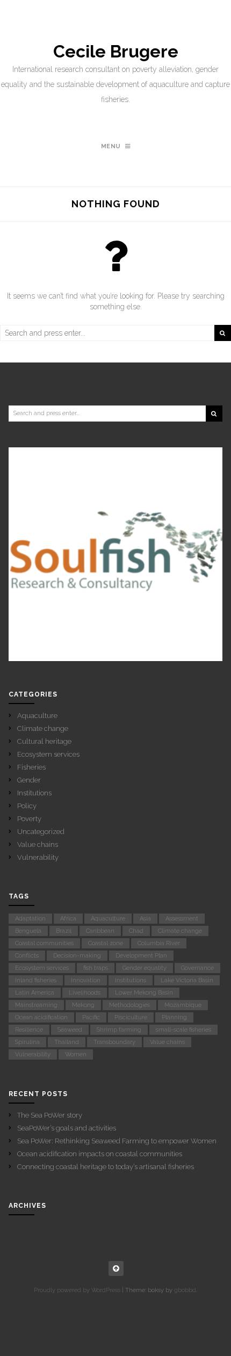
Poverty (29, 819)
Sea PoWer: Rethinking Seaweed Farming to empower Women (116, 1141)
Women (75, 1054)
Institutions (34, 793)
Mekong (83, 1005)
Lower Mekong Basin (144, 992)
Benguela (28, 930)
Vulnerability (38, 857)
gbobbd (185, 1290)
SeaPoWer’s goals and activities (66, 1128)
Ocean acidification (41, 1017)
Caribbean (100, 930)
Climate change (42, 728)
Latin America (34, 992)
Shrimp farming (119, 1029)
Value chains (37, 844)
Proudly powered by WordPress (77, 1290)
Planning (174, 1017)
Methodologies (129, 1005)
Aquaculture (37, 716)
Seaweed (69, 1029)
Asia (145, 918)
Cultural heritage (44, 741)
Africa (68, 918)
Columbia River (159, 943)
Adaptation (30, 918)
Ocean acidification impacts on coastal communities (99, 1154)
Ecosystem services (48, 754)
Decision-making (77, 955)
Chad (136, 930)
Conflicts (27, 955)
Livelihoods (84, 992)
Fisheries (31, 767)
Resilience (29, 1029)
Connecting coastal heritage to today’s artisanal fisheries (105, 1167)
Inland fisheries (35, 980)
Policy (27, 806)
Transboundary (114, 1042)
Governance (197, 968)
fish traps (95, 968)
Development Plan (141, 955)
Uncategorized (40, 832)
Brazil (63, 930)
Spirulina (27, 1042)
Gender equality (144, 968)
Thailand (66, 1042)
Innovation (85, 980)
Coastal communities (44, 943)
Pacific (91, 1017)
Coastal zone (105, 943)
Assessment (181, 918)
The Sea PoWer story (49, 1115)
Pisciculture (130, 1017)
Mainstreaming (36, 1005)
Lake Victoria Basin (187, 980)
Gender (29, 780)
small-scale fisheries (183, 1029)
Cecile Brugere (115, 51)
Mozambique (182, 1005)
